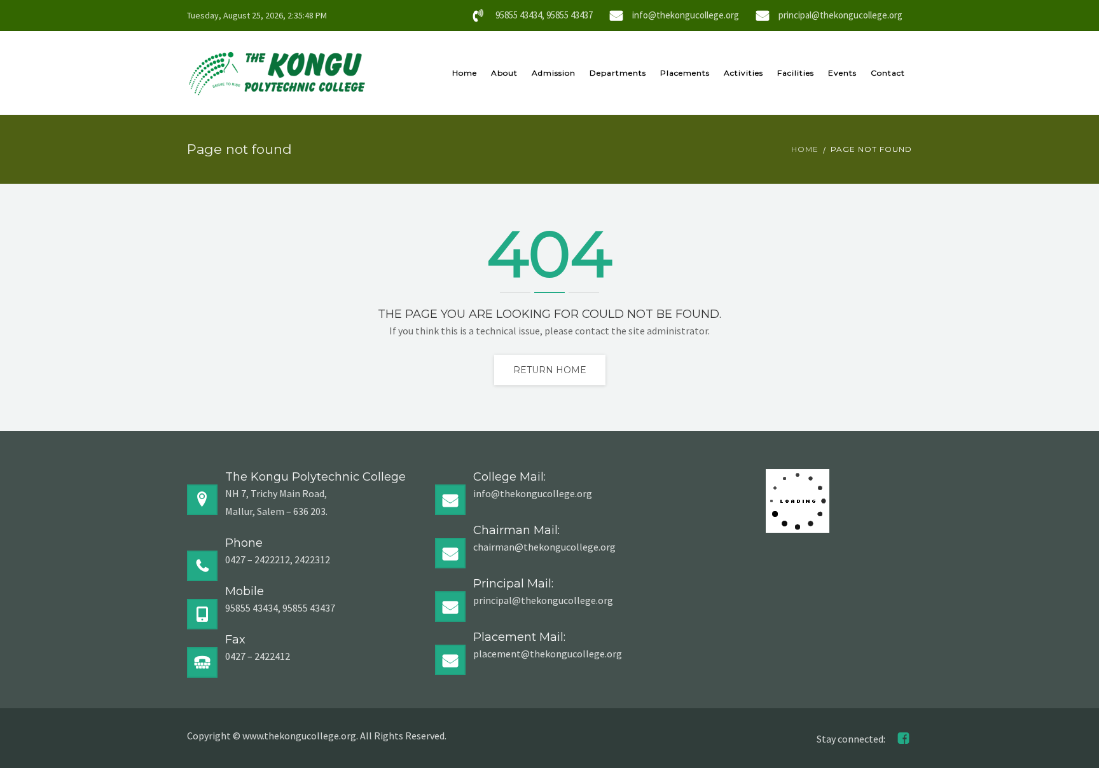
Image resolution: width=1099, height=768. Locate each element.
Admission (554, 73)
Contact (888, 73)
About (504, 73)
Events (842, 73)
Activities (743, 73)
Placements (685, 73)
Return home (549, 370)
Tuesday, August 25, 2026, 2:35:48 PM (257, 15)
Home (464, 73)
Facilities (795, 73)
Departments (618, 73)
